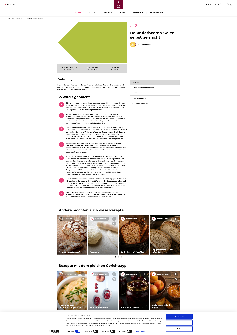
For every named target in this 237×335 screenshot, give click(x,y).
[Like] (83, 223)
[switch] (95, 331)
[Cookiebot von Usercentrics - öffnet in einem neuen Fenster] (54, 331)
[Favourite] (83, 219)
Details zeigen (140, 331)
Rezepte (92, 13)
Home (7, 18)
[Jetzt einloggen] (231, 4)
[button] (155, 82)
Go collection (156, 13)
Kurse (122, 13)
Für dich (77, 13)
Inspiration (138, 13)
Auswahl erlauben (179, 323)
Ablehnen (179, 329)
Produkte (108, 13)
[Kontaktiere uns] (228, 4)
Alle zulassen (179, 317)
